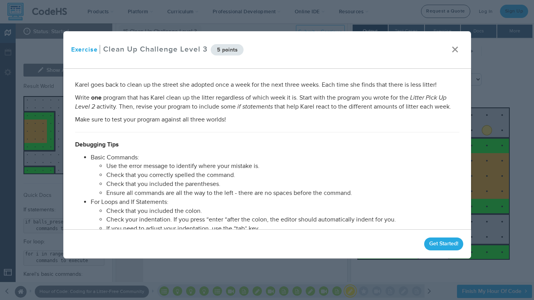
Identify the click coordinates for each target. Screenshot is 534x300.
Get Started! (443, 243)
